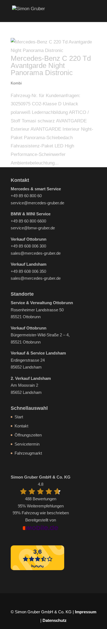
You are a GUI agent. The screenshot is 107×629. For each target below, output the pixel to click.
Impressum (85, 611)
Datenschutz (55, 620)
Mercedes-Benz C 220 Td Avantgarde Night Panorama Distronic (51, 65)
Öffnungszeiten (28, 435)
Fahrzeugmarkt (28, 453)
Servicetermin (27, 444)
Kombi (16, 83)
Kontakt (21, 426)
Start (19, 416)
